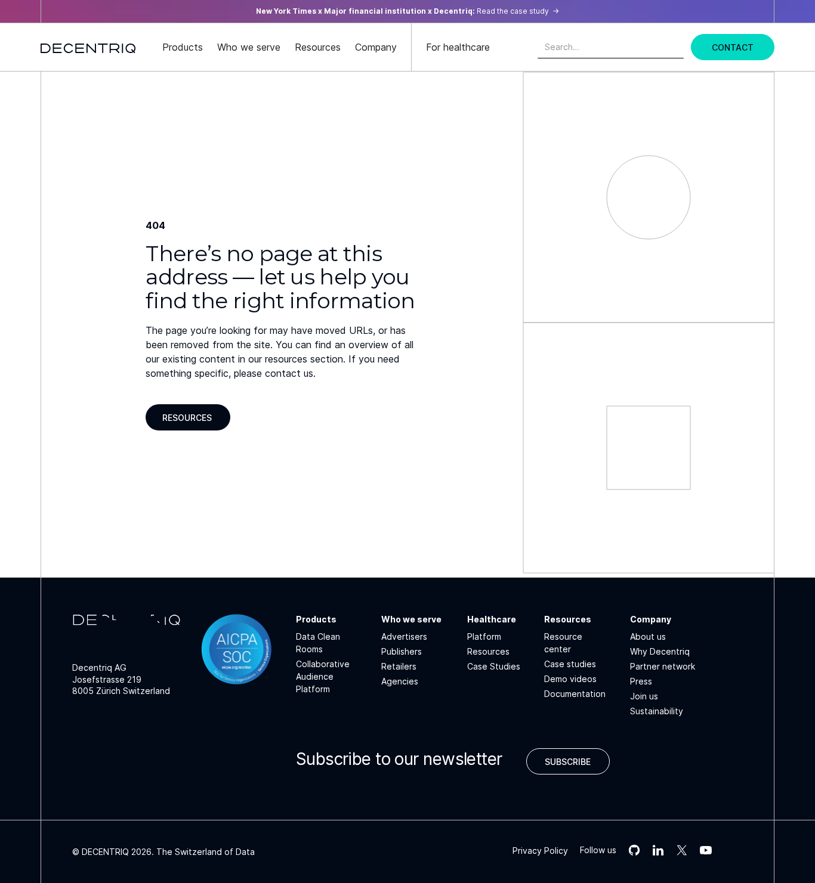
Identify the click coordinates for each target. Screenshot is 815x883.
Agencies (399, 681)
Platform (484, 636)
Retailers (398, 666)
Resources (187, 418)
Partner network (662, 666)
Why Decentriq (660, 651)
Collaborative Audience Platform (323, 676)
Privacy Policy (540, 850)
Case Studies (493, 666)
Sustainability (656, 711)
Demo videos (570, 679)
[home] (88, 47)
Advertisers (404, 636)
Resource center (563, 642)
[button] (182, 47)
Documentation (575, 694)
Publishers (401, 651)
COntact (733, 47)
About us (648, 636)
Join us (644, 696)
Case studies (570, 664)
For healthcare (458, 47)
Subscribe (568, 762)
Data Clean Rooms (318, 642)
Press (641, 681)
